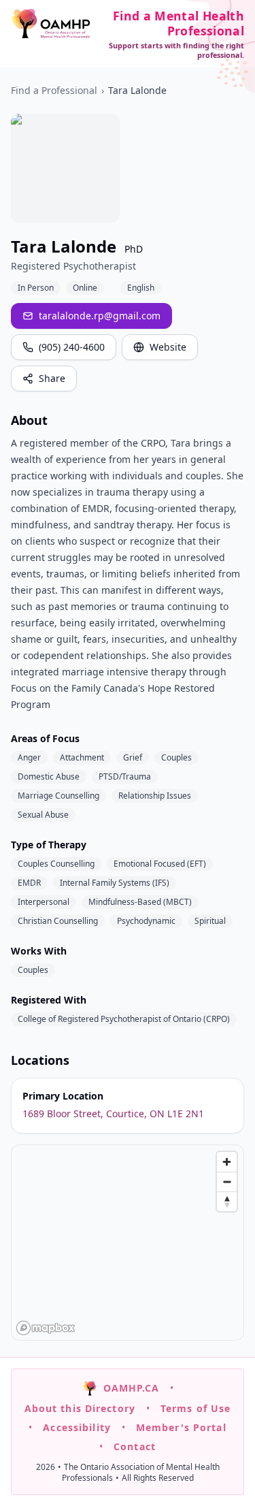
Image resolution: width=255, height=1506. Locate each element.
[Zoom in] (227, 1162)
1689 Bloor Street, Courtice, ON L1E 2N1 (113, 1113)
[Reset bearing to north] (227, 1201)
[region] (128, 1243)
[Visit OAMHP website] (51, 23)
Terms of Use (195, 1408)
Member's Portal (181, 1427)
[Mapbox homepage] (45, 1328)
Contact (135, 1446)
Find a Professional (54, 90)
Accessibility (77, 1427)
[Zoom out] (227, 1181)
